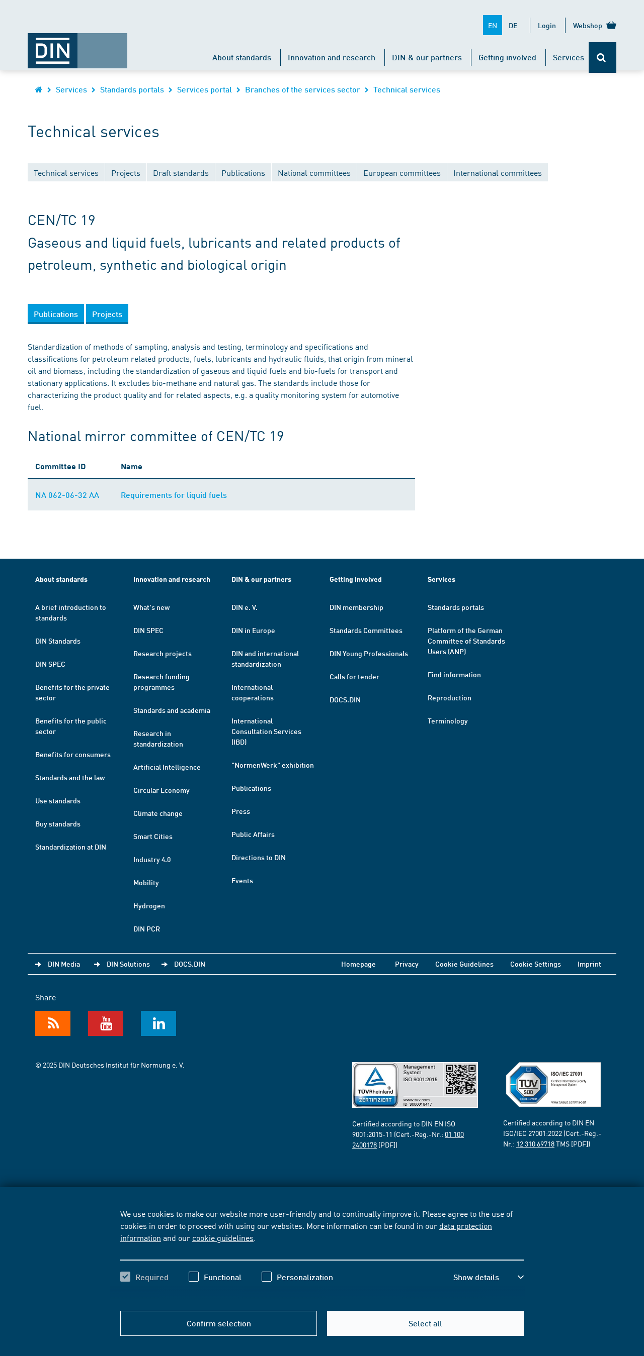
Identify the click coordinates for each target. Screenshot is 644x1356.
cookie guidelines (223, 1237)
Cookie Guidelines (464, 963)
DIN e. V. (244, 606)
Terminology (448, 720)
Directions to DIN (258, 857)
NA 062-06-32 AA (67, 494)
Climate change (158, 812)
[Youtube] (105, 1023)
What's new (151, 606)
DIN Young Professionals (369, 653)
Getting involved (507, 57)
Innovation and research (331, 57)
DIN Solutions (128, 963)
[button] (488, 1277)
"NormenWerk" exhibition (272, 764)
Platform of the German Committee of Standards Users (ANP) (466, 640)
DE (513, 25)
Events (242, 880)
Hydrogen (149, 905)
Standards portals (132, 89)
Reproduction (449, 697)
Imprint (589, 963)
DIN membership (356, 606)
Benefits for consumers (73, 754)
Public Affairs (253, 834)
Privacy (407, 963)
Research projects (162, 653)
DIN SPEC (50, 663)
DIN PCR (146, 928)
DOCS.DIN (345, 699)
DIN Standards (57, 640)
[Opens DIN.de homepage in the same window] (77, 45)
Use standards (57, 800)
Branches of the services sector (302, 89)
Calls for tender (354, 676)
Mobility (146, 882)
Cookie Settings (535, 963)
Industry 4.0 (152, 859)
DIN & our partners (427, 57)
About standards (241, 57)
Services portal (204, 89)
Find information (454, 674)
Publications (251, 787)
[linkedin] (158, 1023)
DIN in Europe (253, 630)
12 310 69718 (535, 1143)
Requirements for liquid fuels (174, 494)
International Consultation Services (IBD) (266, 731)
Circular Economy (161, 789)
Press (240, 810)
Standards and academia (171, 709)
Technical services (406, 89)
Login (547, 25)
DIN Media (64, 963)
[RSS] (52, 1023)
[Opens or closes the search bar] (602, 57)
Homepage (358, 963)
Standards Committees (366, 630)
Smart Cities (153, 836)
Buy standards (57, 823)
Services (568, 57)
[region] (322, 1254)
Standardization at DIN (70, 846)
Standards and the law (70, 777)
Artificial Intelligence (167, 766)
